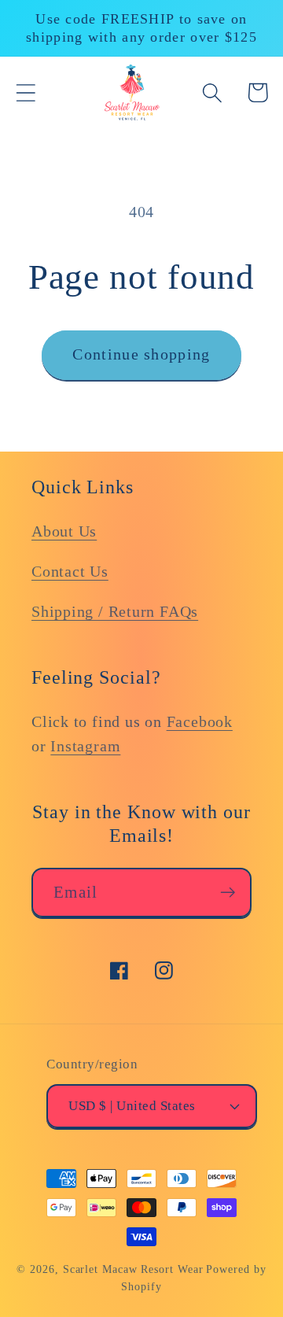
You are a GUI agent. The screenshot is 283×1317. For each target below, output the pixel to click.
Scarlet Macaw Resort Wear (133, 1269)
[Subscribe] (227, 892)
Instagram (85, 746)
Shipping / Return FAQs (114, 611)
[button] (25, 92)
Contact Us (69, 571)
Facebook (200, 722)
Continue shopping (141, 354)
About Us (64, 531)
